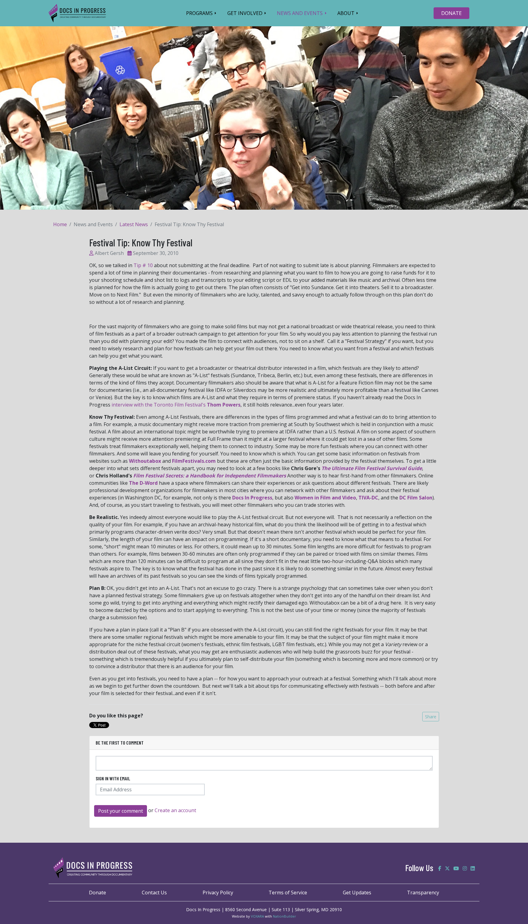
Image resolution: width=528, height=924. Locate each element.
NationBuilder (284, 916)
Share (430, 717)
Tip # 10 (143, 265)
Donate (97, 892)
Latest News (133, 224)
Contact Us (154, 892)
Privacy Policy (218, 892)
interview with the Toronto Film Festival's (176, 404)
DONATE (451, 13)
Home (60, 224)
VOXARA (257, 916)
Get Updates (357, 892)
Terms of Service (288, 892)
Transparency (423, 892)
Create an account (175, 810)
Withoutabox (145, 461)
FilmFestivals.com (194, 461)
